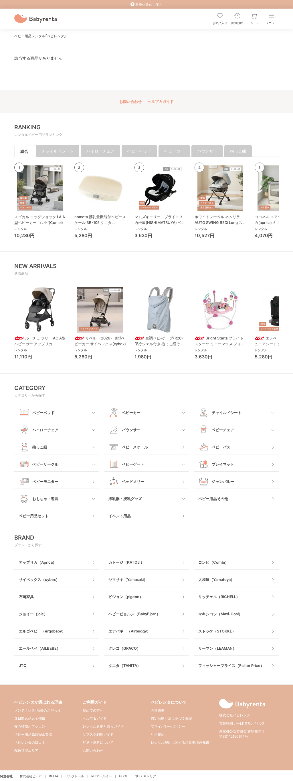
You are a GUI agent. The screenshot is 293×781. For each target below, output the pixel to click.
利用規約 (158, 734)
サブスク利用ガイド (98, 734)
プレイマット (223, 464)
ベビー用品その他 (213, 498)
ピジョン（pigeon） (125, 596)
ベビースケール (135, 447)
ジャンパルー (223, 481)
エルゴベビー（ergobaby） (42, 631)
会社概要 (158, 710)
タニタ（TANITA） (124, 665)
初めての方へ (93, 710)
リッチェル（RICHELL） (219, 596)
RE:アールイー (101, 776)
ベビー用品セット (34, 515)
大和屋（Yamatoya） (216, 579)
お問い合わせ (130, 101)
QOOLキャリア (145, 776)
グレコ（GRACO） (124, 648)
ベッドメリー (133, 481)
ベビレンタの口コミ (29, 742)
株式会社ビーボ (31, 776)
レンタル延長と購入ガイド (103, 726)
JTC (22, 665)
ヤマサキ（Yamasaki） (127, 579)
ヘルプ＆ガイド (161, 101)
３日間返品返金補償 (29, 718)
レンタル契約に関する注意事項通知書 (180, 742)
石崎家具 (26, 596)
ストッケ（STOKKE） (217, 631)
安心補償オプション (29, 726)
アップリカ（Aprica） (37, 562)
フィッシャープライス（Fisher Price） (231, 665)
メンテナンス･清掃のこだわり (37, 710)
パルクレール (74, 776)
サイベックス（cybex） (39, 579)
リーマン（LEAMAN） (217, 648)
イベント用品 (119, 515)
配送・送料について (98, 742)
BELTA (53, 776)
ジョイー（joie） (33, 614)
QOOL (123, 776)
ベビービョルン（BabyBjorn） (134, 614)
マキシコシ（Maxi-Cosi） (220, 614)
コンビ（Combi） (213, 562)
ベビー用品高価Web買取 (33, 734)
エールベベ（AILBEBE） (39, 648)
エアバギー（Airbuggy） (129, 631)
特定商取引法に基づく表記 (171, 718)
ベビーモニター (45, 481)
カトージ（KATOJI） (126, 562)
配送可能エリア (26, 750)
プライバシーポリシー (168, 726)
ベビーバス (221, 447)
